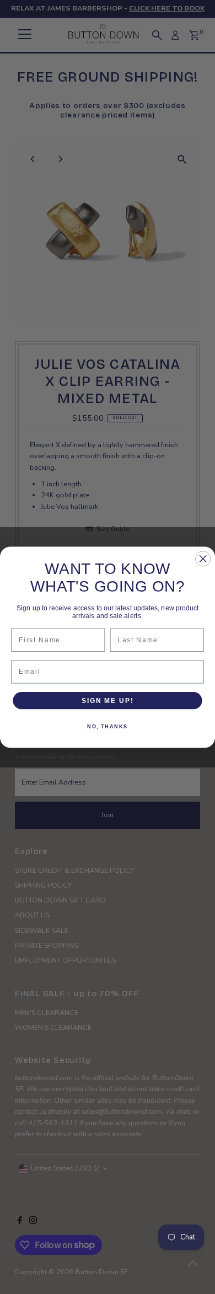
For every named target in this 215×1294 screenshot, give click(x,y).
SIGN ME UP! (107, 700)
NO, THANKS (107, 726)
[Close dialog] (203, 558)
